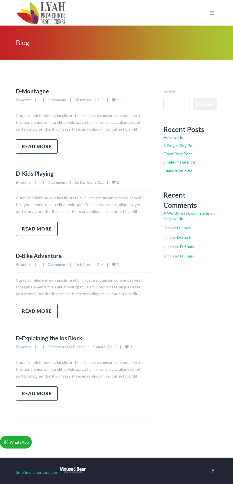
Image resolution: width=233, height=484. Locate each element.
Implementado (38, 472)
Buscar (169, 91)
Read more (37, 146)
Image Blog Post (178, 170)
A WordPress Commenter (186, 213)
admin (26, 100)
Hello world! (174, 137)
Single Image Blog (179, 162)
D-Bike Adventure (39, 255)
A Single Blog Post (179, 145)
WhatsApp (19, 442)
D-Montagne (32, 91)
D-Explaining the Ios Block (49, 338)
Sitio (20, 472)
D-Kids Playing (35, 173)
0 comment (57, 100)
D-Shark (184, 227)
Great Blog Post (177, 153)
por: (55, 472)
